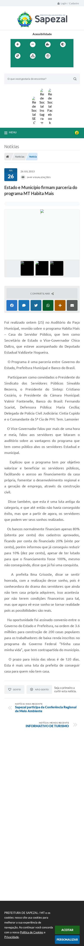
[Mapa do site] (33, 56)
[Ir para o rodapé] (34, 64)
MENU (13, 132)
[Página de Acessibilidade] (48, 56)
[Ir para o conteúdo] (60, 56)
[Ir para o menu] (15, 64)
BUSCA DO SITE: (17, 71)
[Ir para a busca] (24, 64)
